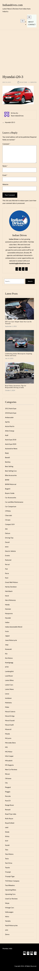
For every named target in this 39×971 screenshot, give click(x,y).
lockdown (8, 698)
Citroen (7, 520)
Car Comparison (10, 506)
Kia (6, 654)
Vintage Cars (9, 907)
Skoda (7, 832)
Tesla (7, 858)
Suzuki (7, 845)
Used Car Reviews (11, 899)
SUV (6, 841)
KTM (7, 667)
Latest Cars (9, 685)
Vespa (7, 903)
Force (7, 573)
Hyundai (8, 618)
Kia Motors (9, 658)
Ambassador (9, 417)
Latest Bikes (9, 680)
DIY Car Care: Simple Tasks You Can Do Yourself (18, 322)
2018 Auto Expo (10, 413)
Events (7, 555)
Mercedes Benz (10, 743)
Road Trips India (10, 814)
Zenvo (7, 934)
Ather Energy (9, 431)
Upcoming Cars (10, 894)
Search (30, 281)
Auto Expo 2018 (10, 440)
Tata (6, 850)
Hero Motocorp (10, 600)
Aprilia (7, 422)
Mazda (7, 734)
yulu (6, 930)
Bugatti (7, 489)
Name (4, 166)
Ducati (7, 542)
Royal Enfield (9, 823)
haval (7, 596)
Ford (6, 578)
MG (6, 747)
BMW (7, 480)
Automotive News (11, 448)
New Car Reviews (11, 769)
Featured (8, 560)
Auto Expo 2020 (10, 444)
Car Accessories (10, 497)
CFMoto (8, 511)
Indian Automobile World (13, 627)
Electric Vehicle (10, 551)
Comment (6, 144)
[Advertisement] (19, 51)
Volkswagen (9, 912)
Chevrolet (8, 515)
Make (7, 707)
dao (6, 529)
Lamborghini (9, 671)
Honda (7, 605)
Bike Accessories (11, 475)
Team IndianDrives (17, 116)
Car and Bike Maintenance (14, 502)
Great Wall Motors (11, 582)
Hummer (8, 609)
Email (4, 175)
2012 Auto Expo (10, 408)
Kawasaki (8, 649)
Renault (8, 809)
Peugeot (8, 787)
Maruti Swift (9, 725)
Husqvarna (9, 613)
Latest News (9, 689)
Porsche (8, 796)
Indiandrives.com (12, 5)
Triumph (8, 872)
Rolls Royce (9, 818)
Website (5, 184)
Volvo (7, 916)
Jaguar (7, 636)
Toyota (7, 867)
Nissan (7, 774)
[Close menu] (29, 17)
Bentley (8, 462)
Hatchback (8, 591)
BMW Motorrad (10, 484)
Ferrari (7, 564)
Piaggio (7, 792)
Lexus (7, 694)
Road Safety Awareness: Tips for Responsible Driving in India (15, 386)
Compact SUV (10, 524)
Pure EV (8, 801)
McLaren (8, 738)
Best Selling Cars (11, 471)
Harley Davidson (11, 587)
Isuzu (7, 631)
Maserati (8, 729)
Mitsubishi (8, 760)
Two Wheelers (10, 885)
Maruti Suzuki (10, 720)
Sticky (7, 836)
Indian (7, 622)
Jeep (6, 645)
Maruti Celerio (10, 711)
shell (6, 827)
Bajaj (7, 453)
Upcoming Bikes (10, 890)
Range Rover (9, 805)
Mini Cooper (9, 756)
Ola (6, 783)
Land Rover (9, 676)
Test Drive (8, 863)
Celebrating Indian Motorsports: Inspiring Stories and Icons (18, 354)
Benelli (7, 457)
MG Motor (8, 752)
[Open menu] (22, 21)
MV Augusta (9, 765)
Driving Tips (9, 538)
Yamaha (8, 921)
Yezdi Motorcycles (11, 925)
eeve (6, 547)
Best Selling (9, 466)
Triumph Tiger (10, 876)
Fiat (6, 569)
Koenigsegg (9, 662)
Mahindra (8, 703)
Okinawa (8, 778)
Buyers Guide (9, 493)
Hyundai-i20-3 (10, 122)
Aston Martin (9, 426)
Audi (6, 435)
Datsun (7, 533)
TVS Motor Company (12, 881)
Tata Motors (9, 854)
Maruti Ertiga (9, 716)
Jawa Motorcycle (11, 640)
